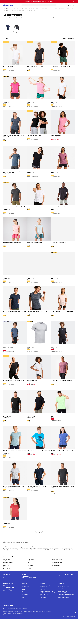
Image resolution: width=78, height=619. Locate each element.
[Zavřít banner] (74, 1)
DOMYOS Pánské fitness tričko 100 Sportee (60, 100)
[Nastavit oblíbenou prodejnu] (65, 5)
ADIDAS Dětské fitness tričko (57, 345)
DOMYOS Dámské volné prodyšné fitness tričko (61, 380)
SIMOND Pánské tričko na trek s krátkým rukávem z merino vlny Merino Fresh (14, 172)
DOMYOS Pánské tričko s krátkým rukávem (60, 66)
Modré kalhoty (6, 563)
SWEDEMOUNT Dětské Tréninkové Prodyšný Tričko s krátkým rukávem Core (14, 346)
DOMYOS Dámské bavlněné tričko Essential (36, 486)
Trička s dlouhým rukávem (16, 32)
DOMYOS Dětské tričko (8, 66)
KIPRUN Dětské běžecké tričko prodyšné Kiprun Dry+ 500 (38, 451)
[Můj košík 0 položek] (73, 5)
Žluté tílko (5, 566)
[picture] (15, 53)
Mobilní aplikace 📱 (62, 8)
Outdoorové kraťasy (55, 563)
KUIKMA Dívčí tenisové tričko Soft (34, 242)
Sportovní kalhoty (55, 560)
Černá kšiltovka (55, 566)
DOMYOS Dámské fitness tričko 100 (35, 206)
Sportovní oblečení (31, 563)
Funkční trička (6, 560)
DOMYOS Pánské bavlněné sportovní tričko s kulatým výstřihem (14, 312)
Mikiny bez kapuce (6, 565)
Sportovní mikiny (6, 559)
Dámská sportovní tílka (56, 565)
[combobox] (71, 38)
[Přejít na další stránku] (42, 532)
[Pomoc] (68, 5)
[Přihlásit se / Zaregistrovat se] (71, 5)
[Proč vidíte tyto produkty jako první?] (59, 38)
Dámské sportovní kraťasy (57, 562)
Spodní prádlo (30, 565)
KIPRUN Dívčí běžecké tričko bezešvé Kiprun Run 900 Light (62, 451)
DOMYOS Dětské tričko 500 (33, 277)
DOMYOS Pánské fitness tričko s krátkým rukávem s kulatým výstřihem (38, 415)
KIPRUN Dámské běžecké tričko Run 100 (35, 66)
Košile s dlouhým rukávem (57, 559)
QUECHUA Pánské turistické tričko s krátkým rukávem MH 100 (15, 207)
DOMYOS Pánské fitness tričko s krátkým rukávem (62, 414)
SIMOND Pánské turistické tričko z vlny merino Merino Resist (62, 487)
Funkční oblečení (6, 568)
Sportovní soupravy (31, 566)
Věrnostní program (70, 8)
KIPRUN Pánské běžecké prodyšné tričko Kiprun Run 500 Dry (62, 207)
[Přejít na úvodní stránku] (8, 5)
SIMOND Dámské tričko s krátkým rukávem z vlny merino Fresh (13, 136)
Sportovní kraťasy (31, 559)
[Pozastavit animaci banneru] (72, 1)
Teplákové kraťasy (31, 560)
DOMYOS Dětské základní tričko (34, 135)
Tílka (28, 562)
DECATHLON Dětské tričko (33, 100)
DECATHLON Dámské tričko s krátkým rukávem (13, 380)
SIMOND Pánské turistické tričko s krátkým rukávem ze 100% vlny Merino (14, 415)
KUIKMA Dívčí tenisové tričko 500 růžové (12, 242)
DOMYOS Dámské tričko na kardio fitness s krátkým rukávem (14, 451)
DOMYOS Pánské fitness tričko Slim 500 (59, 242)
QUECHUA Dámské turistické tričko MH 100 (60, 277)
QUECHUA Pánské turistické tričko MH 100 (36, 345)
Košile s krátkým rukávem (8, 562)
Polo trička (8, 31)
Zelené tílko (30, 568)
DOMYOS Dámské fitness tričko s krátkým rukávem (62, 171)
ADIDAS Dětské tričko (56, 135)
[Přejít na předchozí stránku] (35, 532)
